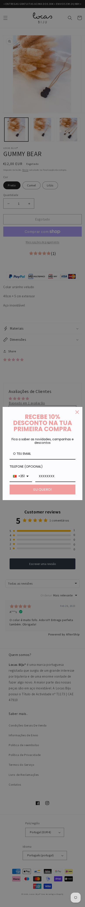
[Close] (77, 412)
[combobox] (21, 476)
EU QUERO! (42, 489)
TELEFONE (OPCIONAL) (26, 466)
